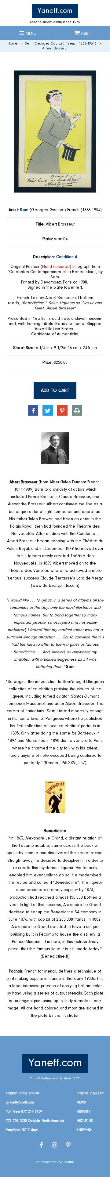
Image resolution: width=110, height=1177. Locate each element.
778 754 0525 (16, 1121)
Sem (24, 210)
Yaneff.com (55, 11)
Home (12, 43)
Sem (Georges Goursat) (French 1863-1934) (60, 43)
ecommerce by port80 (55, 1162)
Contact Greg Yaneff (22, 1093)
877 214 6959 (31, 1112)
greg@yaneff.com (20, 1102)
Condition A (66, 257)
